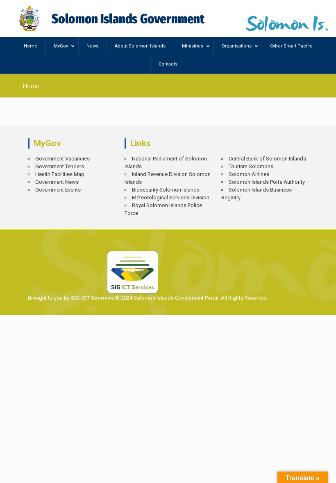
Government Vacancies (62, 159)
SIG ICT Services (92, 298)
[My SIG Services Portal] (112, 18)
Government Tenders (59, 166)
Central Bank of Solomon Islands (267, 159)
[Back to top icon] (301, 471)
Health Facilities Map (59, 174)
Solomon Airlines (249, 174)
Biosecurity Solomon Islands (166, 190)
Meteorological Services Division (170, 197)
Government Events (58, 190)
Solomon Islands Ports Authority (267, 182)
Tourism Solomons (251, 166)
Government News (57, 182)
